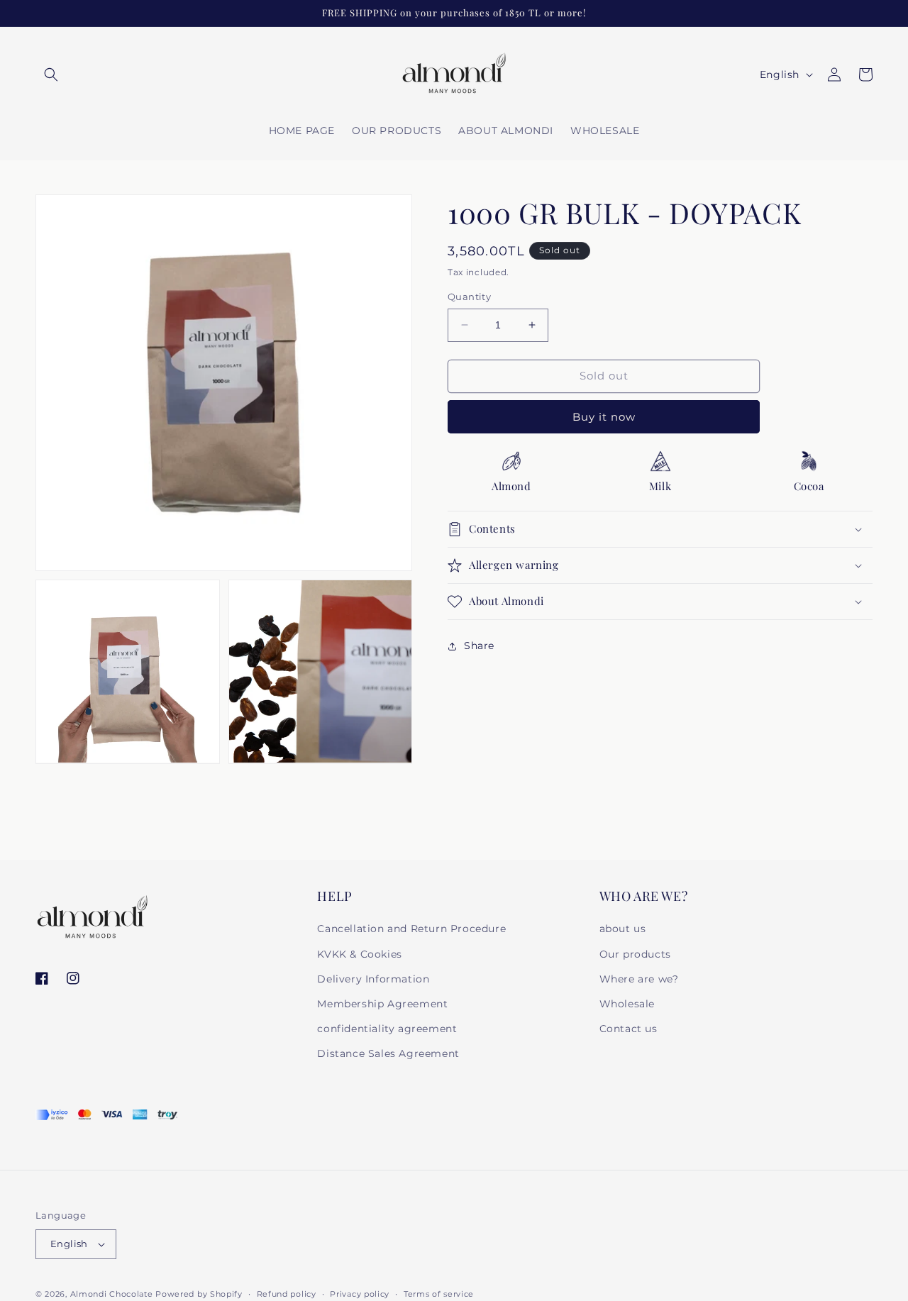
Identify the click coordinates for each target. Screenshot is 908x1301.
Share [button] (479, 645)
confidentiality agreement (387, 1028)
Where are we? (639, 979)
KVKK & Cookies (359, 954)
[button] (51, 74)
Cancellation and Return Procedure (411, 928)
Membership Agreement (382, 1003)
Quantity (469, 296)
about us (622, 928)
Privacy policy (359, 1294)
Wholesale (627, 1003)
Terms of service (439, 1294)
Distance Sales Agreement (388, 1053)
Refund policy (286, 1294)
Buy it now (604, 416)
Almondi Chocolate (113, 1294)
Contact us (628, 1028)
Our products (635, 954)
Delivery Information (373, 979)
